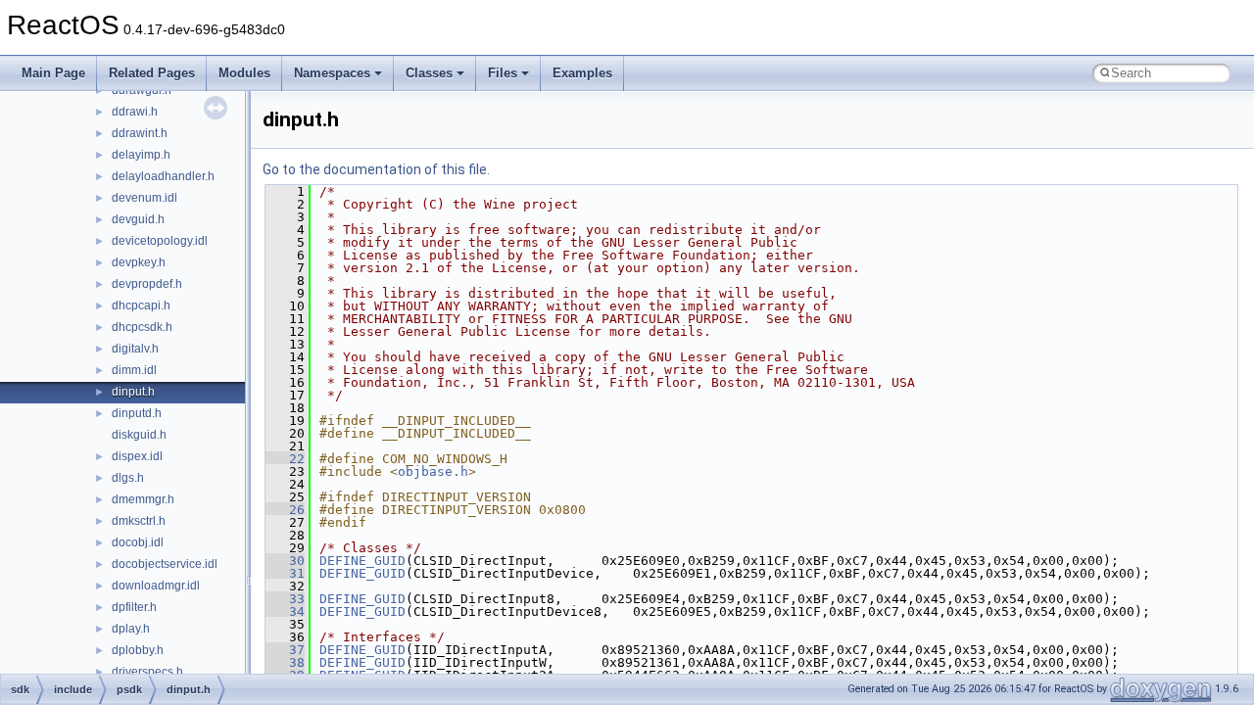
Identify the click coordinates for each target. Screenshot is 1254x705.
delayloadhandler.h (163, 176)
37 (285, 649)
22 (285, 458)
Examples (582, 73)
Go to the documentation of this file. (376, 169)
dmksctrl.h (139, 521)
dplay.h (131, 628)
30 (285, 560)
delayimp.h (141, 155)
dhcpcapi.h (141, 305)
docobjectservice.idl (164, 564)
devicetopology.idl (160, 241)
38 (285, 662)
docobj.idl (138, 542)
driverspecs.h (147, 672)
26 (285, 509)
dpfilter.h (134, 607)
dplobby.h (138, 650)
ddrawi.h (135, 111)
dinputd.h (137, 413)
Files (502, 73)
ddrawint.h (140, 133)
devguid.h (138, 219)
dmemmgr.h (143, 499)
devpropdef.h (147, 284)
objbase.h (433, 471)
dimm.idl (134, 370)
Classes (429, 73)
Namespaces (332, 73)
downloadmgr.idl (156, 585)
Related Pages (152, 73)
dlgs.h (128, 478)
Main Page (53, 73)
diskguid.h (139, 435)
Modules (244, 73)
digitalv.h (135, 348)
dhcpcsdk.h (142, 327)
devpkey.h (139, 262)
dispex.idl (137, 456)
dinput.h (133, 392)
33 (285, 598)
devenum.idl (144, 198)
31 (285, 573)
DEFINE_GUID (362, 560)
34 (285, 611)
